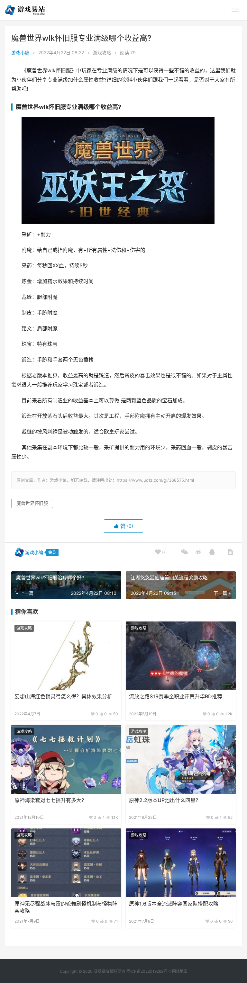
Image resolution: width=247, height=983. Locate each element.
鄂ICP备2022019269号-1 (148, 971)
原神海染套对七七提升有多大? (49, 800)
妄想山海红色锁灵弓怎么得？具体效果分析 (63, 696)
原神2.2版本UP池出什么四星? (163, 800)
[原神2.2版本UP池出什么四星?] (181, 759)
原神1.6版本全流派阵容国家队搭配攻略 (173, 904)
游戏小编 (20, 52)
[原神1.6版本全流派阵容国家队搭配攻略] (181, 862)
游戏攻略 (102, 52)
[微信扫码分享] (184, 552)
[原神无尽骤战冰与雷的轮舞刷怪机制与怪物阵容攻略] (66, 862)
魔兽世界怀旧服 (32, 503)
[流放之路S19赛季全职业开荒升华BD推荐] (181, 655)
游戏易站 (101, 971)
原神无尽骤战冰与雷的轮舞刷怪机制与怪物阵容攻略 (65, 907)
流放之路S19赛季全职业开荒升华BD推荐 (175, 696)
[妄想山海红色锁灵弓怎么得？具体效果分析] (66, 655)
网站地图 (180, 971)
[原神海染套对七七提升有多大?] (66, 759)
